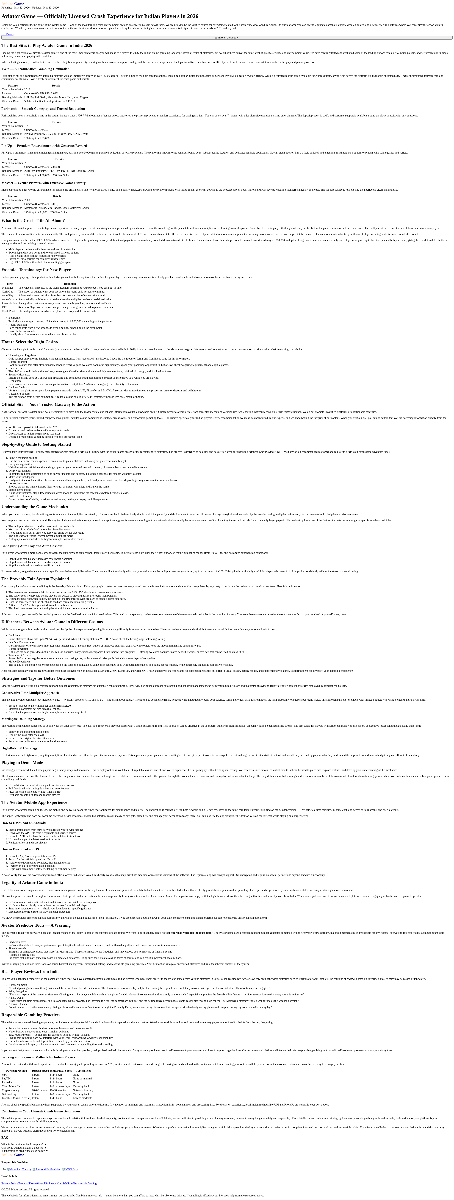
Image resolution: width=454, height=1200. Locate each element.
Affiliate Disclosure (45, 1183)
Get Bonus (7, 34)
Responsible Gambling (46, 1169)
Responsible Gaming (85, 1183)
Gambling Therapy (19, 1169)
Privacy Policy (9, 1183)
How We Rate (65, 1183)
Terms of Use (26, 1183)
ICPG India (70, 1169)
